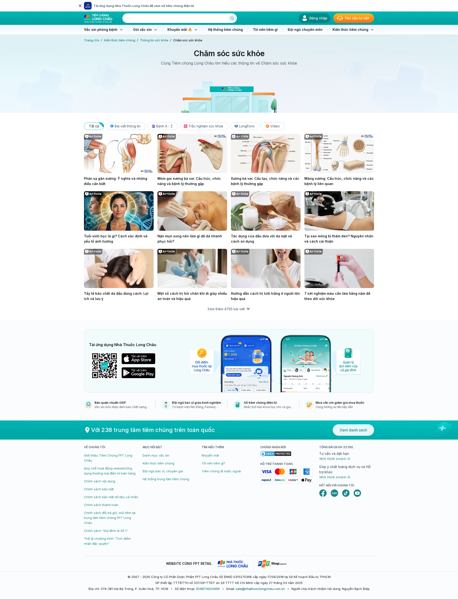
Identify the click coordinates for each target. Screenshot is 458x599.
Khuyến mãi (210, 455)
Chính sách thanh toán (101, 505)
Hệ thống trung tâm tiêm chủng (166, 479)
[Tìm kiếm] (232, 18)
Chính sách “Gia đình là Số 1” (106, 531)
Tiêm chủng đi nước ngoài (221, 471)
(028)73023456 (208, 589)
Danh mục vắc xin (156, 455)
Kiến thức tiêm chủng (119, 40)
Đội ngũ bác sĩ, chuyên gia (163, 471)
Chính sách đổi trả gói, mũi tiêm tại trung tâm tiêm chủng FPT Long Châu (109, 518)
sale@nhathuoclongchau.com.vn (260, 589)
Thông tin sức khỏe (154, 40)
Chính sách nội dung (99, 481)
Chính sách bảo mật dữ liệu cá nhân (111, 497)
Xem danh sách (353, 430)
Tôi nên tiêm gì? (213, 463)
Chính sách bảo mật (99, 489)
